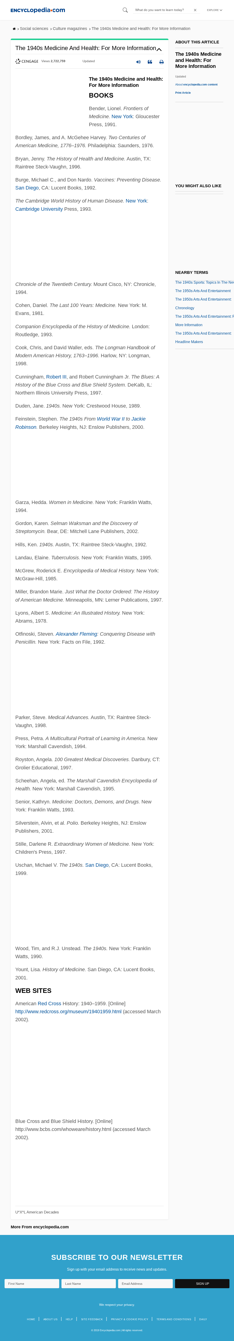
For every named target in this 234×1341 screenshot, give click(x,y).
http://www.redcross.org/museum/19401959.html (68, 1011)
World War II (111, 419)
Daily (203, 1319)
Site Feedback (92, 1319)
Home (31, 1319)
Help (69, 1319)
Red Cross (49, 1003)
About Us (50, 1319)
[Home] (38, 10)
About (196, 84)
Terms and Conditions (174, 1319)
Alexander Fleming (76, 634)
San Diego (27, 188)
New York (122, 116)
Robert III (56, 377)
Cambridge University (39, 209)
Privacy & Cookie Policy (129, 1319)
